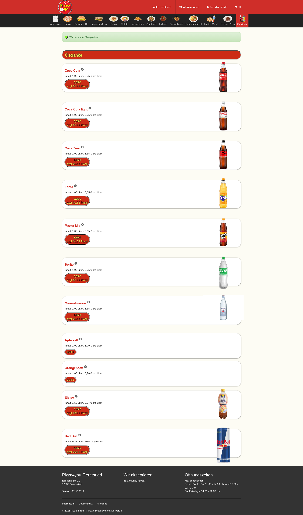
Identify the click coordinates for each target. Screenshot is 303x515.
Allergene (102, 503)
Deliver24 (116, 510)
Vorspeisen (138, 24)
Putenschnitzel (194, 24)
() (239, 7)
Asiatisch (151, 24)
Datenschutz (86, 503)
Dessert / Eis (228, 24)
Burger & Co (81, 24)
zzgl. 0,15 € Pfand (77, 84)
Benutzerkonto (218, 7)
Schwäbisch (176, 24)
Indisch (163, 24)
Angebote (55, 24)
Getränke (242, 24)
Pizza (68, 24)
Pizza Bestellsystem (99, 510)
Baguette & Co (99, 24)
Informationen (190, 7)
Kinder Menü (211, 24)
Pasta (113, 24)
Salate (124, 24)
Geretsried (165, 7)
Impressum (68, 503)
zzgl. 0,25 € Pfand (77, 411)
